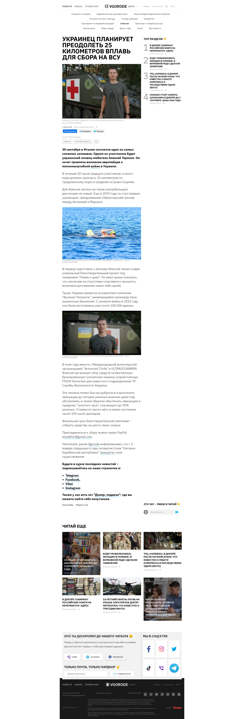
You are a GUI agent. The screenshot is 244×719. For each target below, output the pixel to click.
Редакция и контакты (104, 693)
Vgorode (93, 444)
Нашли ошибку (67, 505)
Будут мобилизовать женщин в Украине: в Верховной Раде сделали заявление (165, 62)
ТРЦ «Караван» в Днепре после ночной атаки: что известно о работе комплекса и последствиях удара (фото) (165, 80)
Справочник (92, 6)
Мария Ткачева (74, 137)
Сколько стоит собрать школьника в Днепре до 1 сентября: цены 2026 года (165, 97)
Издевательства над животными (112, 14)
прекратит (107, 452)
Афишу (147, 6)
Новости (67, 6)
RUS (172, 6)
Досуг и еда (125, 28)
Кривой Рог (149, 18)
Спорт (140, 28)
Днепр (132, 685)
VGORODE (119, 684)
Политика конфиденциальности (73, 695)
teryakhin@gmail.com (77, 437)
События (124, 23)
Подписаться (124, 674)
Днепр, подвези (107, 495)
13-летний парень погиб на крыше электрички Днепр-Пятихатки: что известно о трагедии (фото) (121, 604)
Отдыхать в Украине (80, 14)
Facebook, (72, 480)
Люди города (107, 28)
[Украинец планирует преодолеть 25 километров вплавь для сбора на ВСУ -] (101, 233)
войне (95, 166)
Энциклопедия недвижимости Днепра (152, 14)
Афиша (78, 6)
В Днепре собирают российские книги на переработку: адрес (162, 48)
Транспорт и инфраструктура (149, 23)
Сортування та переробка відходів (97, 23)
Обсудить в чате (82, 505)
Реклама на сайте (134, 693)
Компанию (158, 6)
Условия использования (70, 693)
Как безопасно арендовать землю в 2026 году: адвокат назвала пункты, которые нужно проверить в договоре (161, 607)
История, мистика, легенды (102, 18)
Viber (69, 484)
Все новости (155, 28)
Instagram (72, 488)
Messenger (118, 657)
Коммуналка (89, 28)
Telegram (72, 475)
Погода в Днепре (129, 18)
